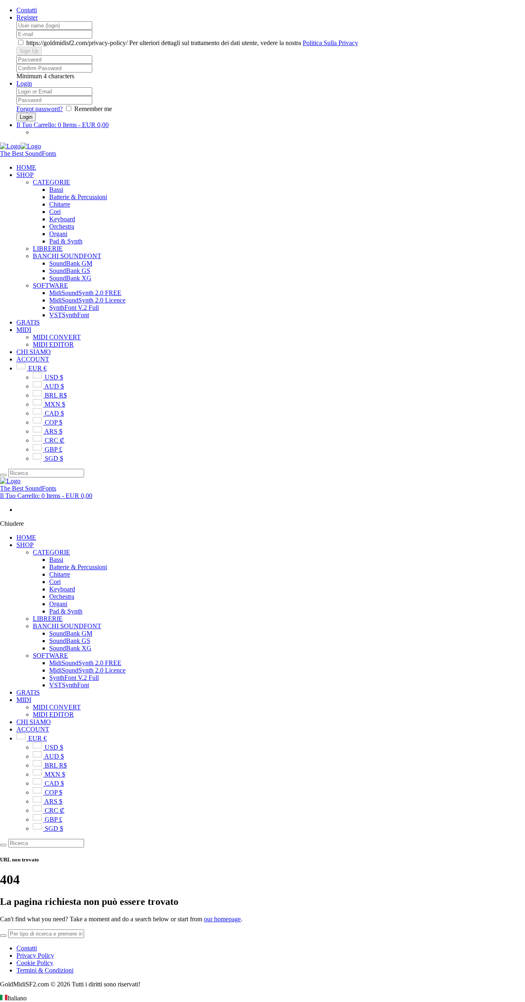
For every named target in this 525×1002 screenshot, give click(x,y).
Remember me (93, 108)
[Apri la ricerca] (3, 475)
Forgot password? (39, 108)
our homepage (222, 919)
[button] (262, 998)
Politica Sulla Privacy (330, 42)
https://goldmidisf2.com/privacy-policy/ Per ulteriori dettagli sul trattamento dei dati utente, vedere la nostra (191, 42)
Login (24, 83)
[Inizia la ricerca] (3, 845)
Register (27, 17)
